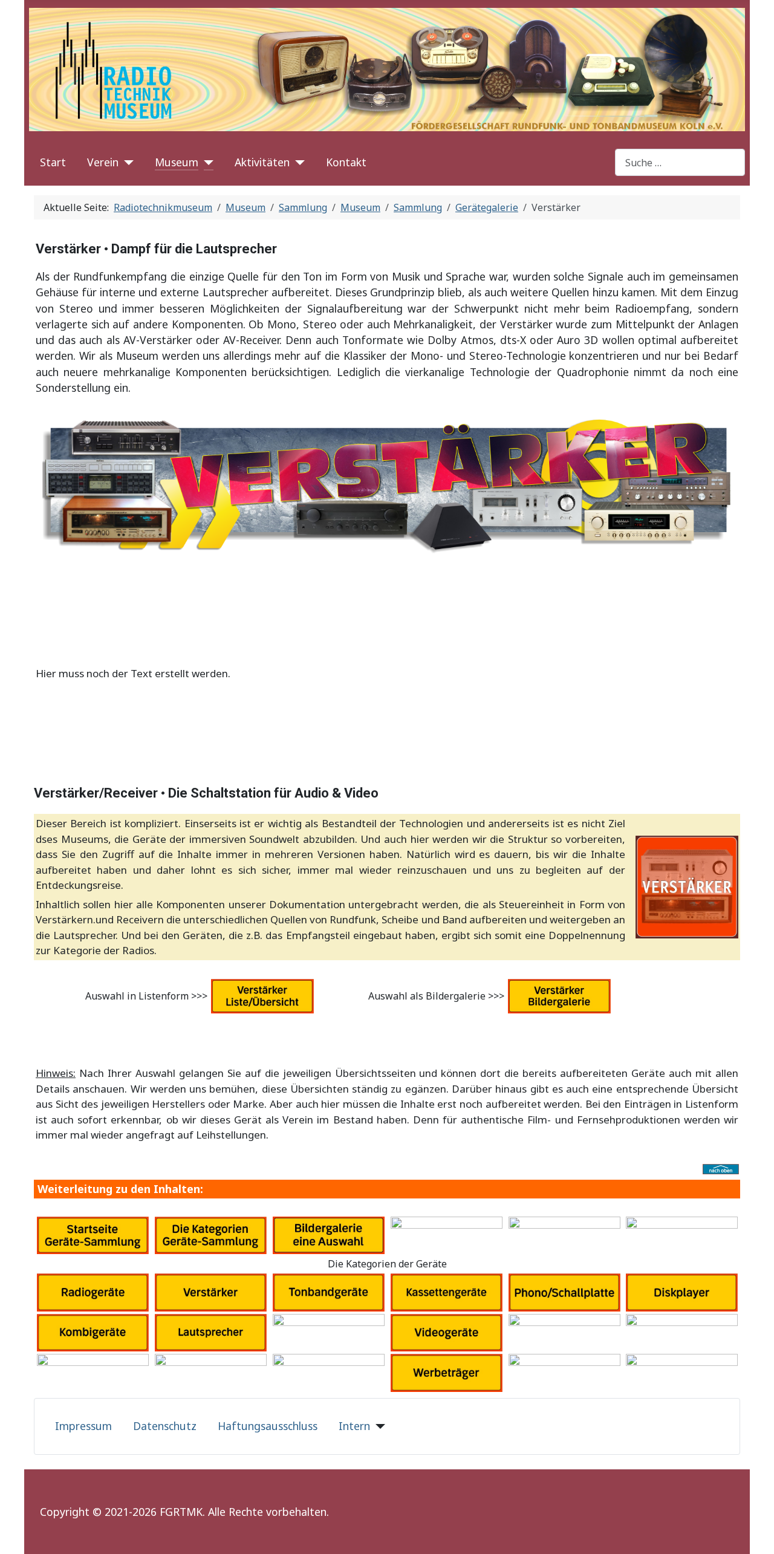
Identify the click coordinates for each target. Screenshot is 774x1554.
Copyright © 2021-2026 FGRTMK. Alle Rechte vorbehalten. (184, 1511)
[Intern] (377, 1426)
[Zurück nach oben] (758, 1538)
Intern (354, 1426)
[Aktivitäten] (297, 162)
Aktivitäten (262, 162)
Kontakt (346, 162)
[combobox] (680, 162)
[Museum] (205, 162)
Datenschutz (165, 1426)
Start (53, 162)
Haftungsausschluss (267, 1426)
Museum (176, 162)
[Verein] (126, 162)
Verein (103, 162)
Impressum (83, 1426)
